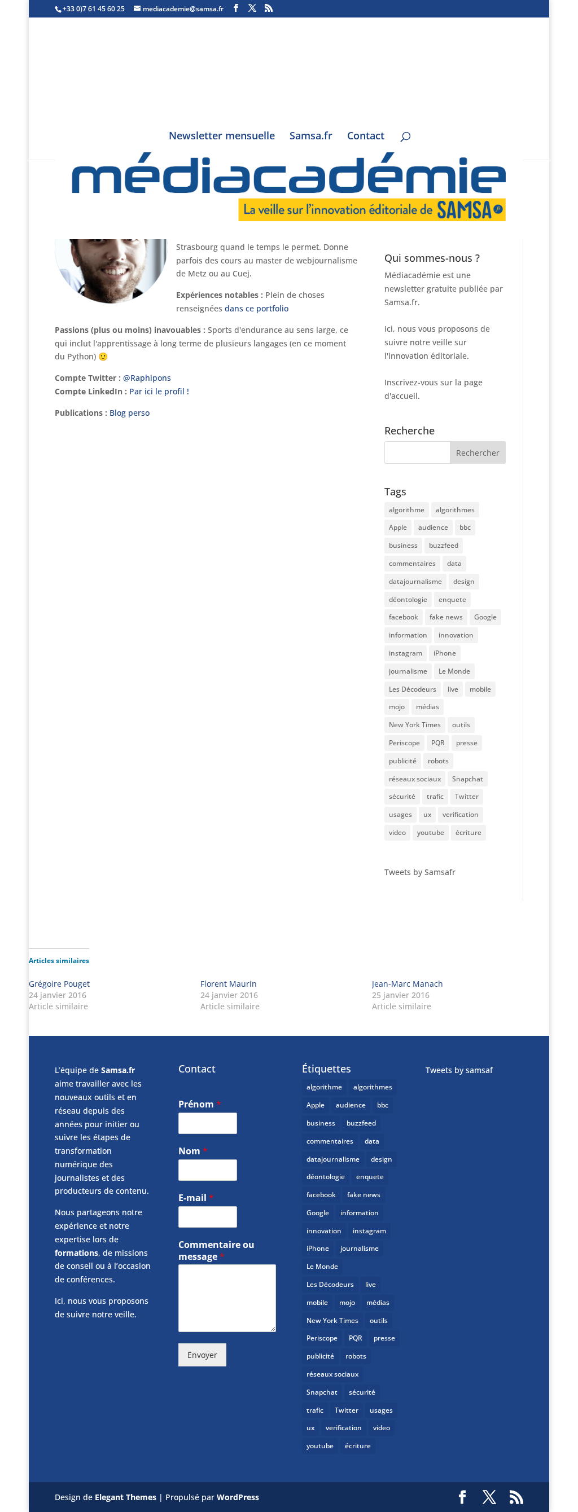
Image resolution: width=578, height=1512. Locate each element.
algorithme (406, 510)
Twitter (467, 796)
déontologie (408, 599)
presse (467, 743)
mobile (480, 689)
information (408, 635)
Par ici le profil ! (159, 391)
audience (433, 527)
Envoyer (202, 1355)
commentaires (412, 563)
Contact (365, 136)
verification (461, 814)
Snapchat (467, 779)
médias (427, 706)
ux (427, 814)
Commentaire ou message (216, 1251)
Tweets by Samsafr (420, 872)
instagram (405, 653)
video (397, 832)
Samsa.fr (311, 136)
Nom (193, 1151)
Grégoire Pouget (59, 983)
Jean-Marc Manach (407, 983)
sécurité (402, 796)
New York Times (415, 724)
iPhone (445, 653)
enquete (452, 599)
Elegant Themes (125, 1497)
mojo (397, 706)
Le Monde (454, 671)
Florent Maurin (228, 983)
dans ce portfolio (256, 308)
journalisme (408, 671)
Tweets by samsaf (459, 1070)
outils (461, 724)
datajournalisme (415, 581)
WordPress (238, 1497)
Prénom (199, 1104)
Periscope (404, 743)
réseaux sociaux (415, 779)
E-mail (196, 1198)
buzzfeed (443, 545)
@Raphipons (147, 377)
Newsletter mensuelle (222, 136)
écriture (468, 832)
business (403, 545)
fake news (446, 617)
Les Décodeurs (412, 689)
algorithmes (455, 510)
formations (76, 1252)
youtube (430, 832)
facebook (403, 617)
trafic (435, 796)
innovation (456, 635)
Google (485, 617)
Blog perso (130, 412)
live (453, 689)
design (464, 581)
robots (438, 761)
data (454, 563)
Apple (398, 527)
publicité (403, 761)
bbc (465, 527)
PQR (438, 743)
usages (400, 814)
